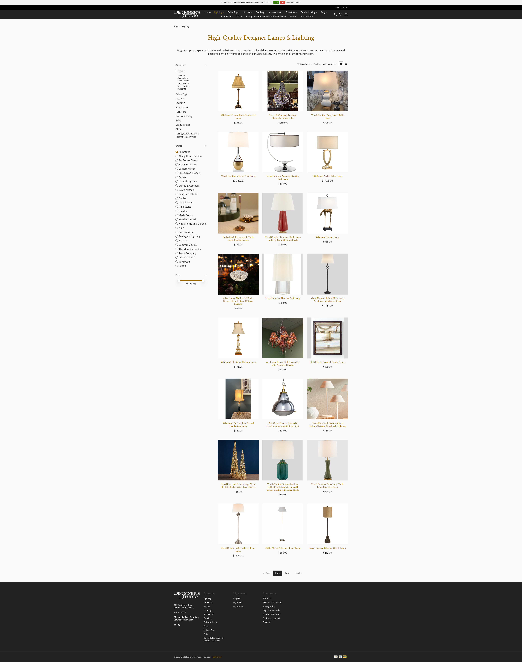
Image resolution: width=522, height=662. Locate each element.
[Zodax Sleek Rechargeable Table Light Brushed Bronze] (238, 213)
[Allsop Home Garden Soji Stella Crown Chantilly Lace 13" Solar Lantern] (238, 274)
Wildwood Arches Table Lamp (327, 176)
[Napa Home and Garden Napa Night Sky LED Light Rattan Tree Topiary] (238, 460)
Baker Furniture (187, 164)
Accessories (181, 107)
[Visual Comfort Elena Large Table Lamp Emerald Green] (327, 460)
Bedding (180, 102)
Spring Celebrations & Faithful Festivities (266, 16)
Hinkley (183, 211)
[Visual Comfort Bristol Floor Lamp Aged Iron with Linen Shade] (327, 274)
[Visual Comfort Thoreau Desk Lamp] (282, 274)
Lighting (180, 71)
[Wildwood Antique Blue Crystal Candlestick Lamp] (238, 399)
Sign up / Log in (341, 7)
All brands (184, 151)
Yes (276, 2)
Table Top (181, 94)
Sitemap (266, 622)
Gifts (178, 129)
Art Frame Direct (188, 160)
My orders (238, 602)
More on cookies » (293, 2)
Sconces (181, 75)
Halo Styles (185, 206)
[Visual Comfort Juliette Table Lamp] (238, 152)
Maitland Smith (188, 219)
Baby (178, 120)
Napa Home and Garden (192, 223)
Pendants (181, 88)
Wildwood (184, 261)
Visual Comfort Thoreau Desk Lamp (282, 298)
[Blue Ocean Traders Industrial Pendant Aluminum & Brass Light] (282, 399)
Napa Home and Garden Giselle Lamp (327, 548)
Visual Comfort (187, 257)
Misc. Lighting (183, 86)
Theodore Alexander (190, 249)
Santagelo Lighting (189, 236)
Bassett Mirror (187, 168)
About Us (267, 598)
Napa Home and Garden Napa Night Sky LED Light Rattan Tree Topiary (238, 486)
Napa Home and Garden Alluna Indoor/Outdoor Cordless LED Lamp (328, 425)
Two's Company (188, 253)
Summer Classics (188, 244)
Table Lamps (183, 83)
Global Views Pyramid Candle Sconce (328, 362)
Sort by (317, 64)
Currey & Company (189, 185)
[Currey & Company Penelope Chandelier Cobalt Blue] (282, 91)
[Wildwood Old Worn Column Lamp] (238, 337)
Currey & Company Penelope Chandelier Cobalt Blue (283, 117)
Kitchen (179, 98)
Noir (181, 227)
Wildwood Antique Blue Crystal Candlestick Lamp (238, 425)
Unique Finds (226, 16)
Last (287, 573)
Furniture (180, 111)
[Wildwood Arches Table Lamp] (327, 152)
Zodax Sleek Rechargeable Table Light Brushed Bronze (238, 239)
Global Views (186, 202)
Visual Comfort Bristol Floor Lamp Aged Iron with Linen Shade (327, 300)
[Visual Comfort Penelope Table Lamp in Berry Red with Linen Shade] (282, 213)
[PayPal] (345, 656)
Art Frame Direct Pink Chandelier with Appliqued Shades (283, 363)
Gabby (182, 198)
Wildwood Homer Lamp (327, 237)
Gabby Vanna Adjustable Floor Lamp (282, 548)
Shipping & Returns (271, 614)
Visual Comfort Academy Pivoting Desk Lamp (282, 177)
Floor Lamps (183, 80)
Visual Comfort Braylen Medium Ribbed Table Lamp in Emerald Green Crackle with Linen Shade (283, 487)
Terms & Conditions (272, 602)
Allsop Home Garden (190, 156)
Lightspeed (217, 657)
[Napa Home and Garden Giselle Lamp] (327, 524)
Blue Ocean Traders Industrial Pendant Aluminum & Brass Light (283, 425)
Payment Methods (271, 610)
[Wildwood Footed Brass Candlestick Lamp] (238, 91)
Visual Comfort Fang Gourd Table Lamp (327, 117)
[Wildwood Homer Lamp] (327, 213)
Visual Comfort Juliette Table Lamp (238, 176)
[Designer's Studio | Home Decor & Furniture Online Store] (187, 14)
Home (208, 12)
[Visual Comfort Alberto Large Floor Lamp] (238, 524)
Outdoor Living (183, 116)
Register (237, 598)
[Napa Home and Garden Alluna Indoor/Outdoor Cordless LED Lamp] (327, 399)
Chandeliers (182, 78)
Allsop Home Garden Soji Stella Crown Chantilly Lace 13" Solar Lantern (238, 301)
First (277, 573)
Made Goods (186, 215)
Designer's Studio (188, 194)
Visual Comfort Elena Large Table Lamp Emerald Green (327, 486)
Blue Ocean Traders (190, 172)
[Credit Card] (340, 656)
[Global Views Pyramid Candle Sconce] (327, 337)
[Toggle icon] (336, 14)
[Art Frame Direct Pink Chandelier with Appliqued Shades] (282, 337)
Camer (182, 177)
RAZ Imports (186, 232)
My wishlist (238, 606)
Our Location (306, 16)
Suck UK (183, 240)
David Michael (187, 189)
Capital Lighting (188, 181)
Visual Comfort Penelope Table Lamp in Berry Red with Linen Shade (283, 239)
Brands (293, 16)
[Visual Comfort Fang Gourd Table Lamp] (327, 91)
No (283, 2)
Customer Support (271, 618)
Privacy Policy (269, 606)
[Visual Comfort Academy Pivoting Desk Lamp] (282, 152)
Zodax (182, 265)
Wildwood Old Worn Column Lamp (238, 362)
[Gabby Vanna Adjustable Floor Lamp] (282, 524)
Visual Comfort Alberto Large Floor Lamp (238, 550)
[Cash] (336, 656)
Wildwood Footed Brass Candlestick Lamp (238, 117)
